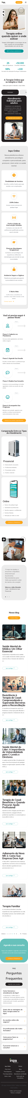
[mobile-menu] (25, 2)
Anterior (3, 933)
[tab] (10, 92)
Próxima (24, 933)
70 (20, 933)
